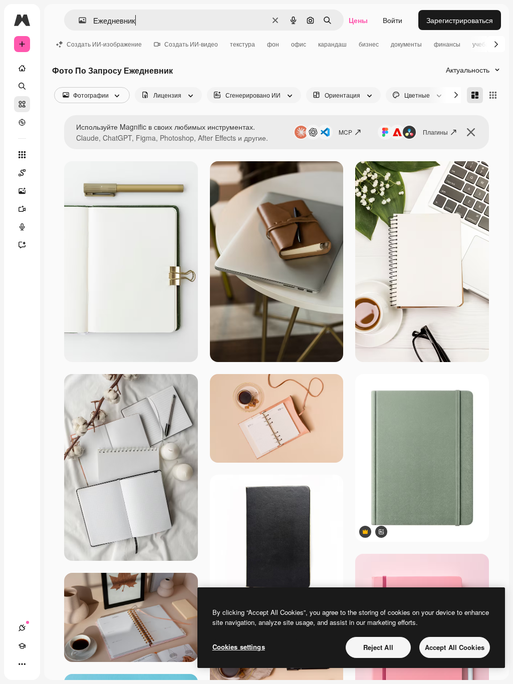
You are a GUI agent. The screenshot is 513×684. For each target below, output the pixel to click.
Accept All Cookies (454, 647)
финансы (447, 44)
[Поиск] (22, 86)
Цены (358, 20)
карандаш (332, 44)
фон (273, 44)
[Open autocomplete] (78, 20)
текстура (242, 44)
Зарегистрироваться (459, 20)
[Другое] (22, 664)
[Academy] (22, 646)
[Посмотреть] (22, 122)
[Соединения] (22, 628)
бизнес (369, 44)
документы (406, 44)
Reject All (378, 647)
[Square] (493, 95)
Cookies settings (238, 646)
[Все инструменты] (22, 155)
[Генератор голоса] (22, 227)
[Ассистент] (22, 245)
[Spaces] (22, 173)
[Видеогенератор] (22, 209)
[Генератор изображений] (22, 191)
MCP (345, 132)
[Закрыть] (471, 132)
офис (298, 44)
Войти (392, 20)
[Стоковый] (22, 104)
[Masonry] (475, 95)
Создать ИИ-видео (191, 44)
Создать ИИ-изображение (104, 44)
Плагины (435, 132)
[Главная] (22, 68)
